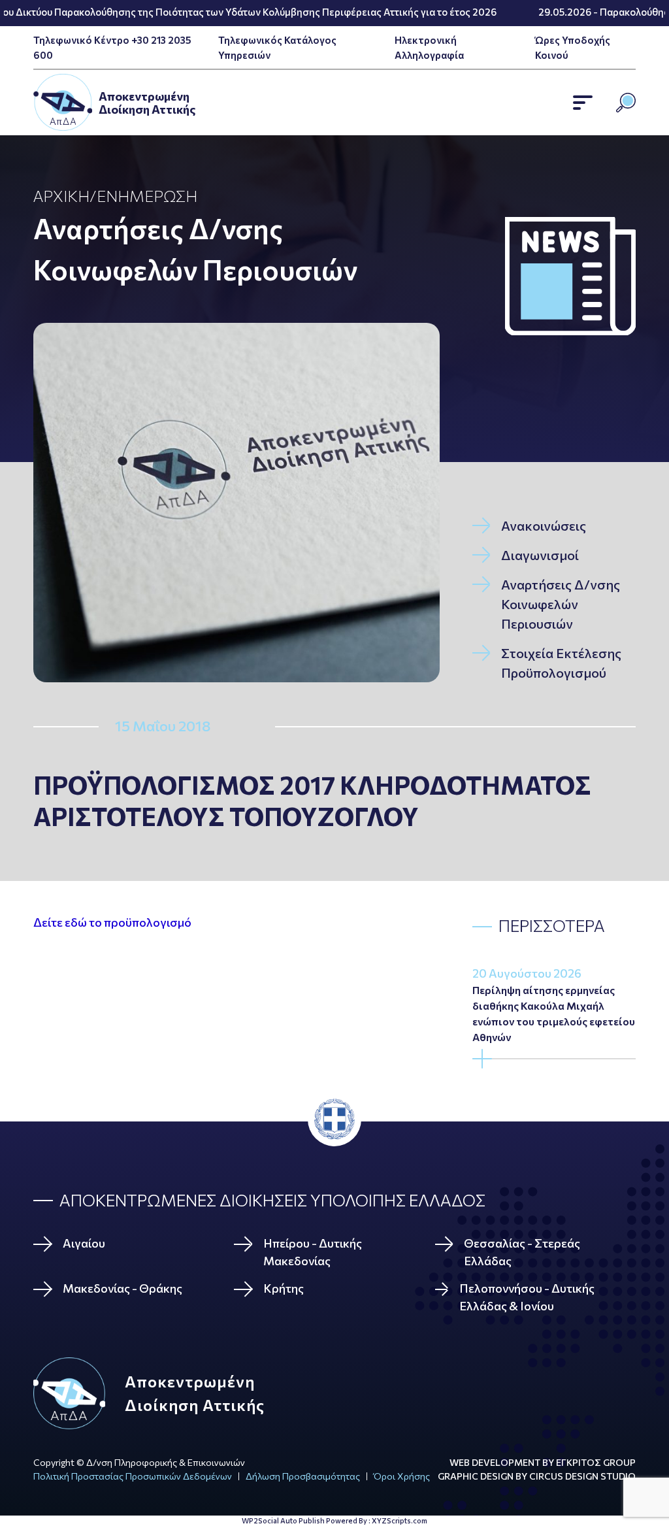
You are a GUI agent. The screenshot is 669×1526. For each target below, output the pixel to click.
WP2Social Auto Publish (283, 1520)
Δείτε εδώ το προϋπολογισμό (112, 922)
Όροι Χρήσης (402, 1476)
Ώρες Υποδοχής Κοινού (572, 47)
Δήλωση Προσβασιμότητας (303, 1476)
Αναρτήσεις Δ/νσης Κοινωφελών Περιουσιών (195, 248)
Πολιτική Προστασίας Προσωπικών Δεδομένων (132, 1476)
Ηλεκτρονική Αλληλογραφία (429, 47)
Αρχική (61, 195)
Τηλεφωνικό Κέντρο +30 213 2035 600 (112, 47)
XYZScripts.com (399, 1520)
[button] (582, 102)
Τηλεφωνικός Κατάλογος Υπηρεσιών (277, 47)
